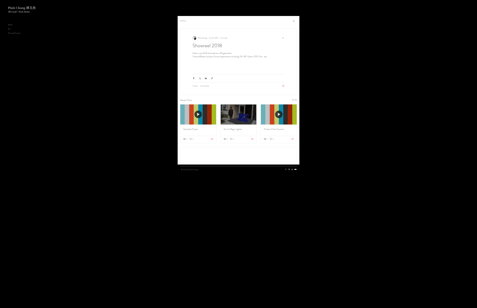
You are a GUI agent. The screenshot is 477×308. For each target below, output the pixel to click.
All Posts (183, 21)
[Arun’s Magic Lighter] (239, 166)
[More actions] (282, 37)
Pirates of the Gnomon (274, 180)
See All (294, 151)
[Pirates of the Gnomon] (279, 166)
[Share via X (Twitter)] (200, 130)
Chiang (21, 8)
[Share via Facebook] (194, 130)
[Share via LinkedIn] (206, 130)
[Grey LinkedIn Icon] (292, 239)
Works (10, 24)
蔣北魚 (31, 7)
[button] (294, 21)
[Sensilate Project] (198, 166)
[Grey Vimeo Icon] (289, 239)
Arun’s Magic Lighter (233, 180)
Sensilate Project (190, 180)
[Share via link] (212, 130)
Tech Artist (24, 11)
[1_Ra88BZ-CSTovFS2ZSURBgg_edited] (295, 239)
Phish (12, 8)
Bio (9, 29)
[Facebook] (286, 239)
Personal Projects (14, 33)
